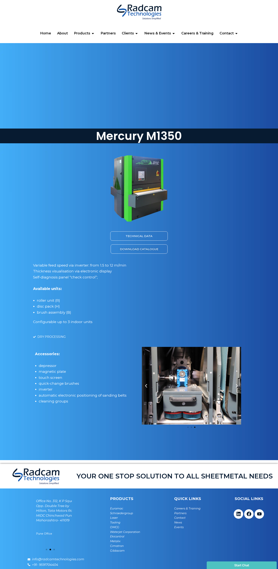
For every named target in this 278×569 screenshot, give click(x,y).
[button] (146, 385)
